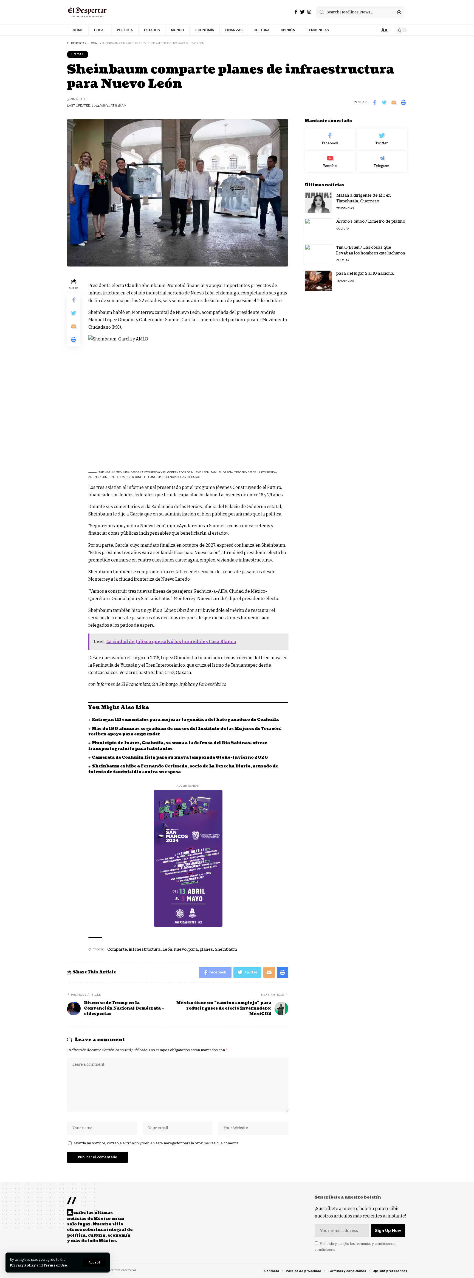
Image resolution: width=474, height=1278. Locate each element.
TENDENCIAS (345, 208)
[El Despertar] (87, 12)
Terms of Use (55, 1265)
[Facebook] (296, 12)
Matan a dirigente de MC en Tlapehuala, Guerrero (363, 198)
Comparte (117, 949)
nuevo (180, 949)
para (193, 949)
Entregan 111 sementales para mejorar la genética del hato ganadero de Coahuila (185, 719)
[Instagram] (309, 12)
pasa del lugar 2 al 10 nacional (365, 273)
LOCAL (77, 54)
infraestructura (144, 949)
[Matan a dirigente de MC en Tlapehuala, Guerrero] (318, 203)
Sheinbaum (226, 949)
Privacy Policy (23, 1265)
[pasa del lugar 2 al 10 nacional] (318, 281)
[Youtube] (330, 162)
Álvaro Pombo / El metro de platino (370, 221)
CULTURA (342, 228)
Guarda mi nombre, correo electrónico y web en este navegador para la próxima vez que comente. (156, 1143)
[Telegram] (382, 162)
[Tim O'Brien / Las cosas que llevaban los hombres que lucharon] (318, 255)
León (167, 949)
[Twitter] (302, 12)
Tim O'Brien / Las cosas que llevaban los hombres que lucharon (371, 250)
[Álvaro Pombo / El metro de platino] (318, 229)
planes (206, 949)
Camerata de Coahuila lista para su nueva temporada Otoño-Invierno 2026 (180, 757)
